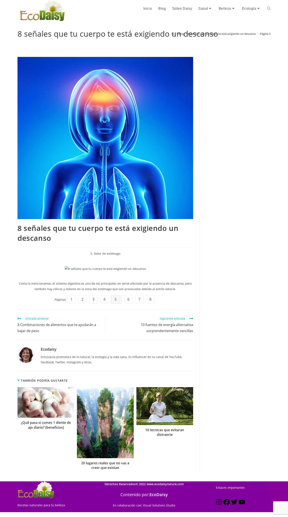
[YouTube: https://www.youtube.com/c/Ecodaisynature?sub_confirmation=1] (242, 502)
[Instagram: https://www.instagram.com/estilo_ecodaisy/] (219, 502)
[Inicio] (173, 34)
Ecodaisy (49, 349)
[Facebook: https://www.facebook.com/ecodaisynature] (226, 502)
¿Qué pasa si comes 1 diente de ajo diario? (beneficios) (46, 424)
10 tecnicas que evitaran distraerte (164, 432)
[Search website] (269, 8)
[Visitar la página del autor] (25, 355)
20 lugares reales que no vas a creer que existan (105, 465)
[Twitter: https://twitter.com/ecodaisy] (234, 502)
